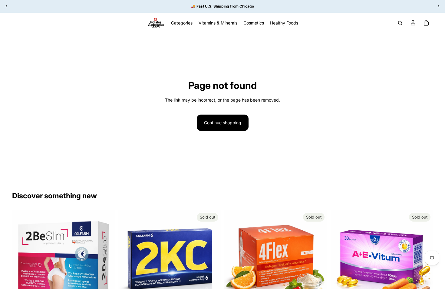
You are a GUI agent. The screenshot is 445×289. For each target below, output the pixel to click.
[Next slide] (106, 261)
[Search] (400, 23)
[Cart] (426, 23)
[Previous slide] (21, 261)
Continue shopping (222, 122)
